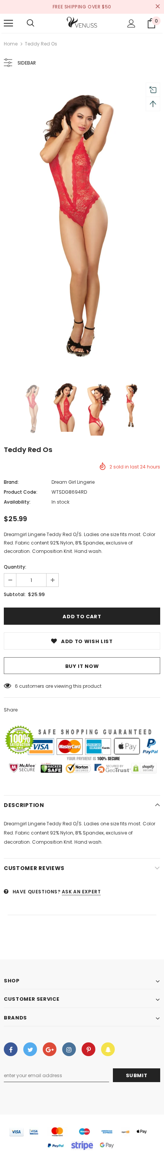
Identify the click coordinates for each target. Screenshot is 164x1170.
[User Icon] (131, 23)
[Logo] (82, 23)
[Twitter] (30, 1049)
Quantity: (15, 567)
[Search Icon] (30, 23)
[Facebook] (11, 1049)
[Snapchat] (108, 1049)
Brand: (11, 482)
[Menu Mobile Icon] (8, 23)
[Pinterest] (88, 1049)
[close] (157, 7)
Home (11, 44)
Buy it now (82, 666)
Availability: (17, 502)
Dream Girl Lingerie (73, 482)
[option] (82, 225)
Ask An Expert (81, 891)
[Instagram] (69, 1049)
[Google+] (49, 1049)
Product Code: (20, 492)
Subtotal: (15, 594)
